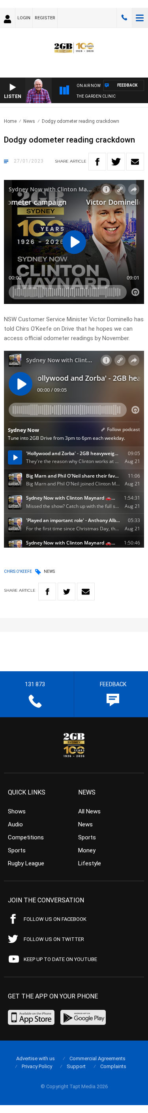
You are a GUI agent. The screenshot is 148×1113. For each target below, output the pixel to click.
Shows (17, 811)
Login (23, 17)
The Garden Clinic (96, 96)
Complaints (113, 1066)
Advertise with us (35, 1058)
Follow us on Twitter (54, 939)
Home (10, 121)
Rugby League (26, 863)
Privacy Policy (37, 1066)
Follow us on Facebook (55, 919)
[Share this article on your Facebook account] (97, 161)
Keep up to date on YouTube (60, 959)
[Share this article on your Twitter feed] (116, 161)
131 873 (124, 18)
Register (45, 17)
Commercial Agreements (97, 1058)
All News (89, 811)
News (29, 121)
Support (76, 1066)
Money (87, 850)
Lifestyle (89, 863)
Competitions (26, 837)
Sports (17, 850)
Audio (15, 824)
